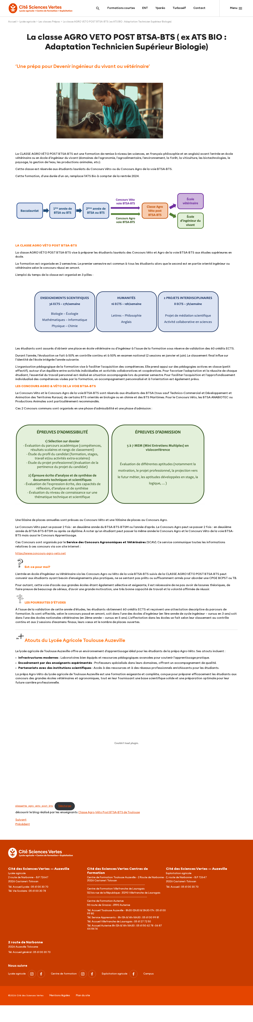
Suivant (20, 819)
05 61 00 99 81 (150, 917)
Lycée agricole (27, 22)
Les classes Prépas (49, 22)
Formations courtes (121, 8)
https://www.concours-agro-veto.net (40, 553)
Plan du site (83, 995)
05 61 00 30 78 (37, 891)
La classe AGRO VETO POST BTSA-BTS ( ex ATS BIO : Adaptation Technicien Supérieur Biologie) (117, 22)
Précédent (22, 824)
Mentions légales (59, 995)
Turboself (179, 8)
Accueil (12, 22)
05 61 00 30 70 (39, 887)
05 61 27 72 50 (142, 921)
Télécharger (64, 806)
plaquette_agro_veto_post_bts (34, 806)
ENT (145, 8)
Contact (199, 8)
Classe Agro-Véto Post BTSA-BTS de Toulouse (109, 812)
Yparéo (160, 8)
